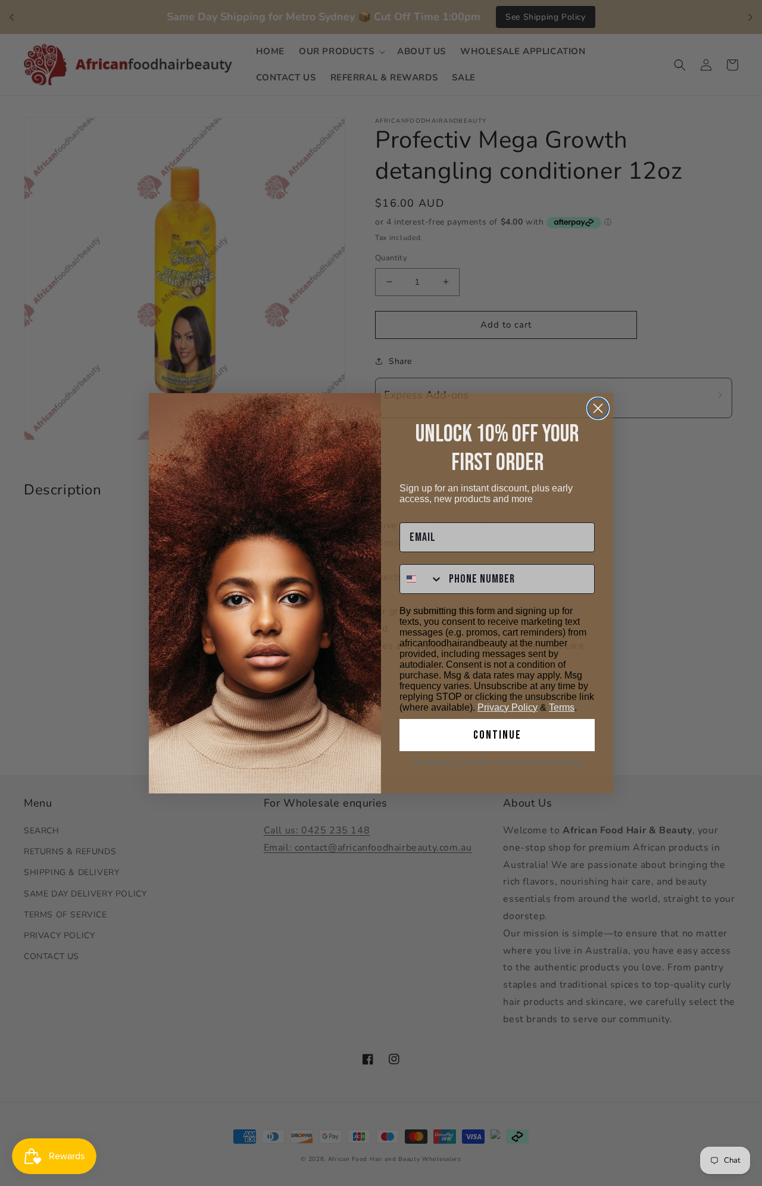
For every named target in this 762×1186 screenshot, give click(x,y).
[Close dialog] (598, 408)
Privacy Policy (507, 707)
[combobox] (421, 579)
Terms (561, 707)
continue (497, 735)
